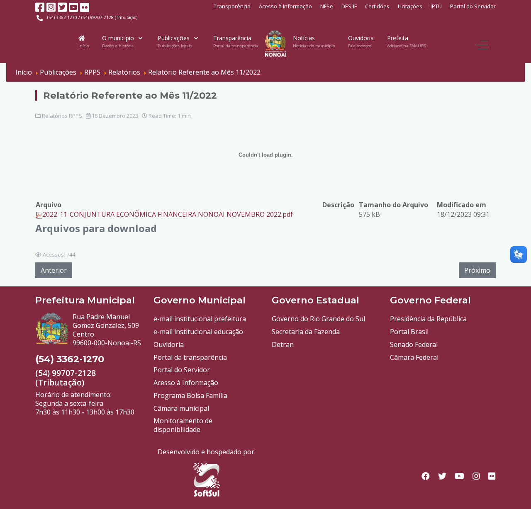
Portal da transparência (190, 357)
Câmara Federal (414, 357)
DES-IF (349, 6)
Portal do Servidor (473, 6)
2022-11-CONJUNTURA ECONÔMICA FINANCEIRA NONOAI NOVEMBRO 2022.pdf (167, 214)
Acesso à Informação (285, 6)
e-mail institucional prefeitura (199, 318)
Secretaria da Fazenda (306, 331)
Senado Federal (414, 344)
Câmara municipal (181, 408)
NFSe (326, 6)
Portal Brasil (409, 331)
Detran (283, 344)
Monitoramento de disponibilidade (182, 425)
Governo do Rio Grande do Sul (318, 318)
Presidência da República (428, 318)
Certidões (377, 6)
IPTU (436, 6)
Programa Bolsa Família (190, 395)
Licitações (410, 6)
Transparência (232, 6)
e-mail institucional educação (198, 331)
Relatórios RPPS (62, 115)
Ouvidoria (168, 344)
